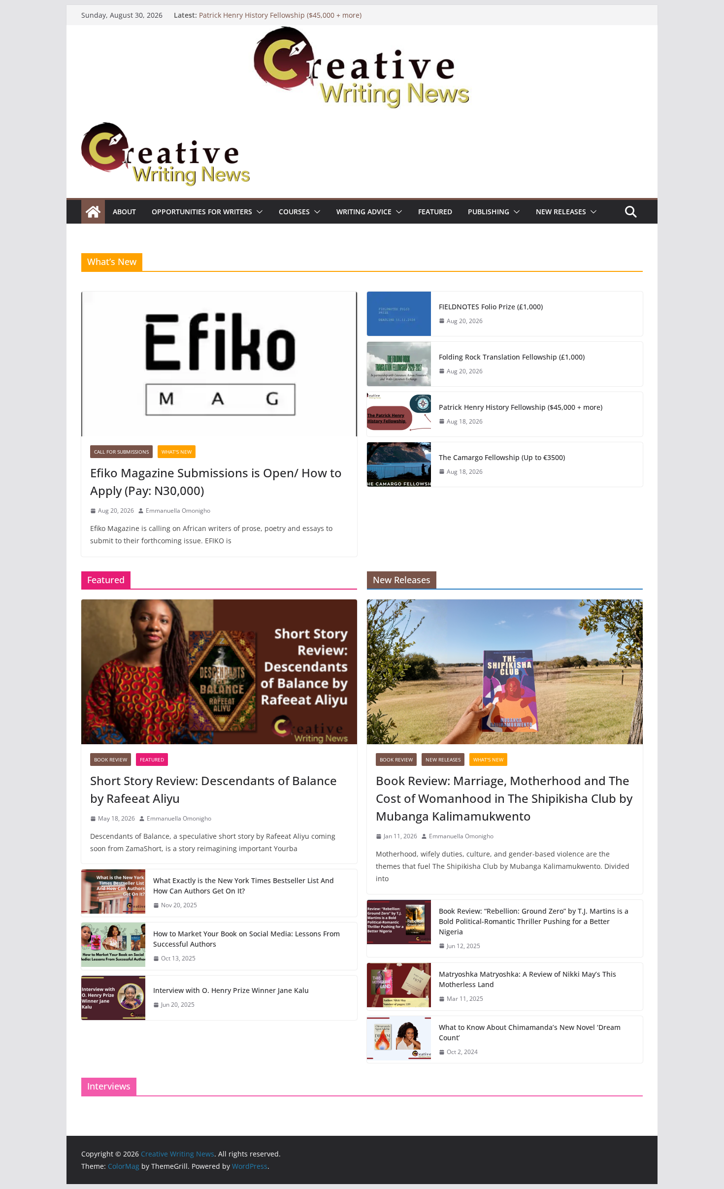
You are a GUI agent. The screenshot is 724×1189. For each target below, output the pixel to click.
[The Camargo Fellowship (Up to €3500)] (399, 464)
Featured (435, 211)
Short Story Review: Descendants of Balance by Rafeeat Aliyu (213, 789)
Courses (294, 211)
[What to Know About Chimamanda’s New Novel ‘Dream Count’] (399, 1039)
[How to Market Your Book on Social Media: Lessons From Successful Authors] (113, 946)
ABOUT (124, 211)
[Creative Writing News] (362, 32)
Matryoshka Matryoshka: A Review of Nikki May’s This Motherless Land (527, 979)
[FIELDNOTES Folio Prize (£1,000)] (399, 314)
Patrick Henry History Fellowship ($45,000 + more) (280, 15)
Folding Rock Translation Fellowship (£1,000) (512, 357)
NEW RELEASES (561, 211)
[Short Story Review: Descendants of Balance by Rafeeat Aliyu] (219, 671)
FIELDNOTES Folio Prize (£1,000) (491, 306)
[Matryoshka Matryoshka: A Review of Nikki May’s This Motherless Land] (399, 986)
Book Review (110, 759)
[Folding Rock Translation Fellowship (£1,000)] (399, 364)
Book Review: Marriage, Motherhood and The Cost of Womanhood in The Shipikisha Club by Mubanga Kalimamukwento (504, 798)
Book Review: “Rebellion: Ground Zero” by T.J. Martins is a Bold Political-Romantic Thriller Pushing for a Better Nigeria (533, 921)
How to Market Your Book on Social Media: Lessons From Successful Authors (246, 939)
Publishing (488, 211)
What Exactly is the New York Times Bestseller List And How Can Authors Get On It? (243, 885)
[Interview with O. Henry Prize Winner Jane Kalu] (113, 998)
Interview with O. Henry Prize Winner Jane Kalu (231, 990)
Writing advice (364, 211)
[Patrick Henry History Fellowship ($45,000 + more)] (399, 414)
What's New (177, 451)
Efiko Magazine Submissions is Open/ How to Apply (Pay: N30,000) (216, 481)
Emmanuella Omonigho (178, 510)
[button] (257, 212)
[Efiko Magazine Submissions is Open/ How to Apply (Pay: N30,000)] (219, 364)
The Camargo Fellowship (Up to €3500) (502, 457)
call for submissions (121, 451)
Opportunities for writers (202, 211)
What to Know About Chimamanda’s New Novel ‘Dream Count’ (530, 1032)
